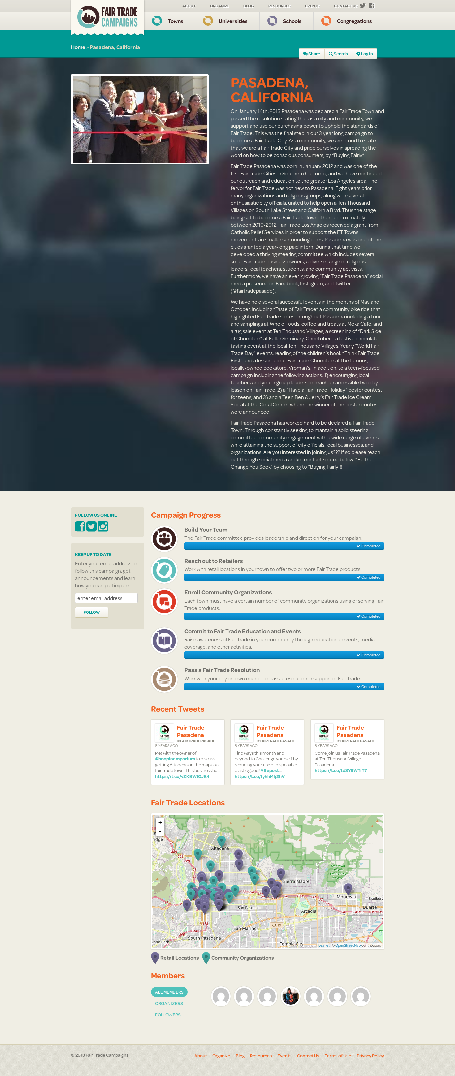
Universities (233, 21)
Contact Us (346, 6)
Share (314, 53)
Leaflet (324, 945)
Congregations (354, 21)
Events (312, 6)
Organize (219, 6)
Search (340, 53)
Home (78, 47)
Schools (292, 21)
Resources (279, 6)
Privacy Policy (370, 1055)
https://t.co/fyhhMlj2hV (260, 776)
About (189, 6)
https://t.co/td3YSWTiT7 (341, 770)
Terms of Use (338, 1055)
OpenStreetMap (348, 945)
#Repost (269, 770)
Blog (248, 6)
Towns (175, 21)
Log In (366, 53)
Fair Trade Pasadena (190, 731)
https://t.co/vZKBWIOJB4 (182, 776)
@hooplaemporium (175, 758)
